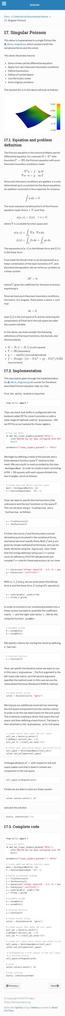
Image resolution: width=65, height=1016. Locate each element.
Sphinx (19, 1007)
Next (54, 985)
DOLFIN (34, 4)
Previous (13, 985)
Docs (7, 16)
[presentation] (23, 89)
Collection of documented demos (30, 16)
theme (34, 1007)
